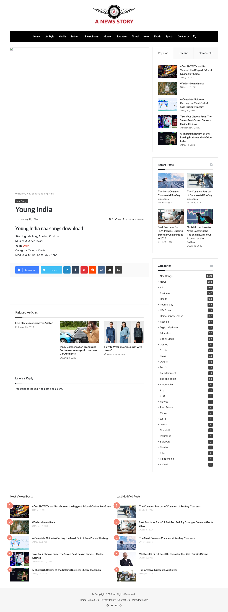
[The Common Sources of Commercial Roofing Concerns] (200, 180)
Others (164, 361)
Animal (164, 464)
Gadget (164, 424)
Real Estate (166, 407)
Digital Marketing (169, 327)
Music (163, 413)
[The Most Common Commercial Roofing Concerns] (171, 180)
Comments (206, 53)
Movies (164, 447)
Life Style (49, 36)
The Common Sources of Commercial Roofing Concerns (199, 195)
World (163, 418)
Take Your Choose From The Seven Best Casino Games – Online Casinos (196, 120)
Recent (183, 53)
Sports (169, 36)
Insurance (165, 435)
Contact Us (183, 36)
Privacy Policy (108, 599)
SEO (162, 395)
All (161, 287)
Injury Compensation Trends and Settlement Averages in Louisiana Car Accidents (78, 350)
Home (36, 36)
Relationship (167, 458)
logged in (35, 388)
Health (62, 36)
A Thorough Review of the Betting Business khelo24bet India (196, 137)
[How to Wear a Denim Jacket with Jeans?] (124, 332)
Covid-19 (165, 430)
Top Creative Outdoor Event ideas (158, 569)
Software (165, 441)
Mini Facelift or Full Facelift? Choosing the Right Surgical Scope (173, 553)
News (146, 36)
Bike (162, 453)
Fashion (164, 321)
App (162, 390)
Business (75, 36)
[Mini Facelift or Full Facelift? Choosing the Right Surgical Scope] (126, 559)
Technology (166, 304)
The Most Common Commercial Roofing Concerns (169, 195)
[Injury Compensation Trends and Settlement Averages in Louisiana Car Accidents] (79, 332)
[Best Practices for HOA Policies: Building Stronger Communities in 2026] (171, 216)
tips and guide (168, 378)
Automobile (166, 384)
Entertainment (92, 36)
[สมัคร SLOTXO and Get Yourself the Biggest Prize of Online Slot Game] (167, 71)
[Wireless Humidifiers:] (167, 88)
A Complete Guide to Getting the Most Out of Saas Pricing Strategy (194, 103)
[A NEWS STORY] (114, 15)
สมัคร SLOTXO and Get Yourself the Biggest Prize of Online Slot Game (196, 70)
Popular (163, 53)
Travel (135, 36)
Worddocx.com (140, 599)
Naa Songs (33, 193)
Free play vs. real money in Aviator (34, 322)
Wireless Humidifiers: (192, 83)
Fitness (164, 401)
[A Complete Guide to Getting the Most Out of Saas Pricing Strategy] (167, 104)
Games (108, 36)
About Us (93, 599)
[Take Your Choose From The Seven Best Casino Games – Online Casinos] (167, 121)
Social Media (167, 338)
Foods (157, 36)
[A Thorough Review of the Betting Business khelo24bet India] (167, 138)
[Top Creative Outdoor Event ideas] (126, 574)
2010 (26, 245)
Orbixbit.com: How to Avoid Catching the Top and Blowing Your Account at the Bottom (199, 235)
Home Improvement (171, 316)
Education (122, 36)
